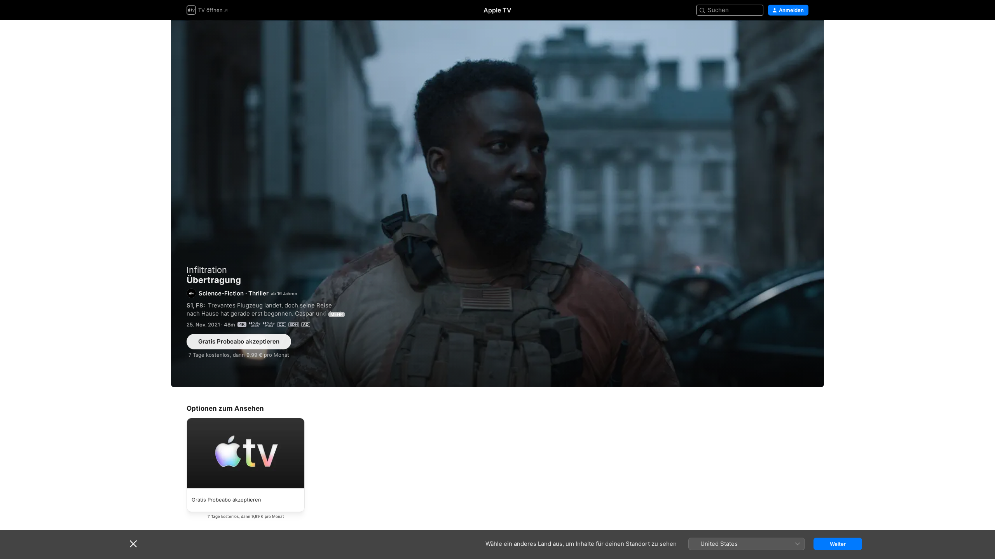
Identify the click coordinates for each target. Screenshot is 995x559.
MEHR (336, 314)
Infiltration (207, 270)
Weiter (838, 544)
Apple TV (497, 10)
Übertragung (497, 203)
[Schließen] (133, 543)
